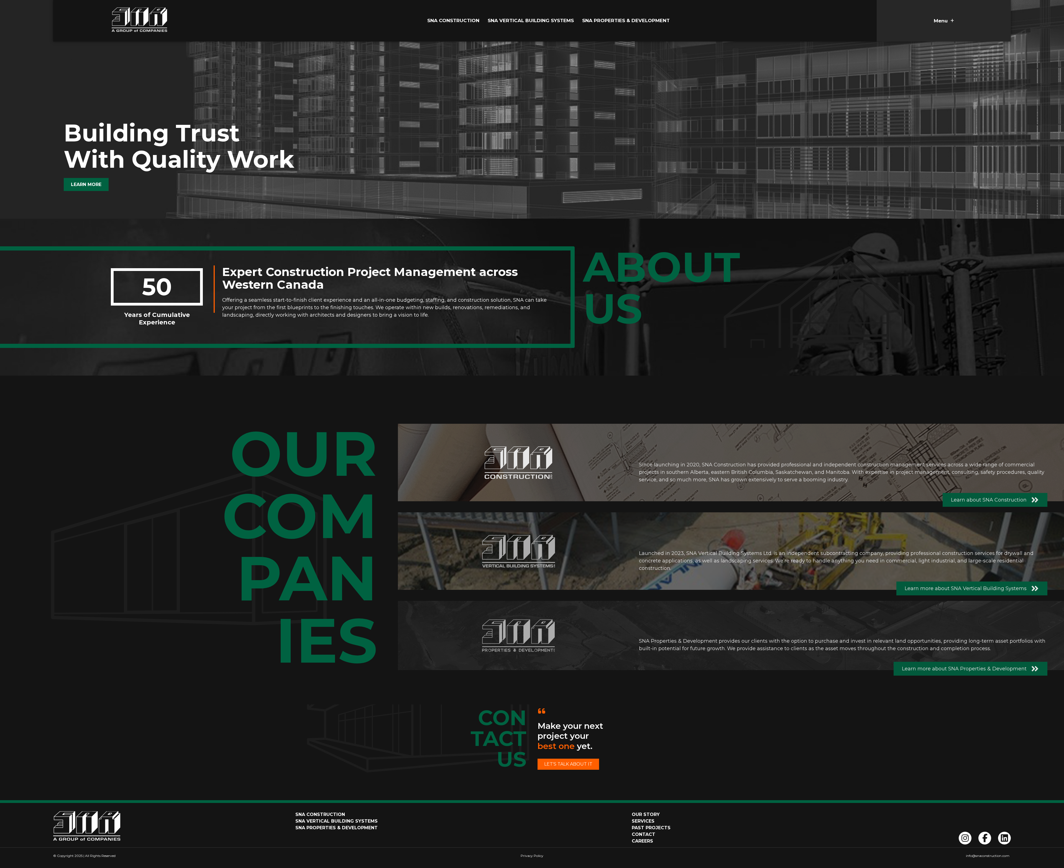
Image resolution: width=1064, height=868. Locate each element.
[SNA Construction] (456, 20)
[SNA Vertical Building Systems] (533, 20)
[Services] (652, 821)
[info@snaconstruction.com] (853, 855)
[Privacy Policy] (532, 855)
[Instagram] (965, 838)
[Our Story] (652, 814)
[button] (944, 20)
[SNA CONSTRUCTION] (411, 814)
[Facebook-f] (984, 838)
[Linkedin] (1004, 838)
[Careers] (652, 841)
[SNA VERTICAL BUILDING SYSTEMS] (411, 821)
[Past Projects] (652, 828)
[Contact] (652, 834)
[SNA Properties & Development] (629, 20)
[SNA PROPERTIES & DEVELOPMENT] (411, 828)
